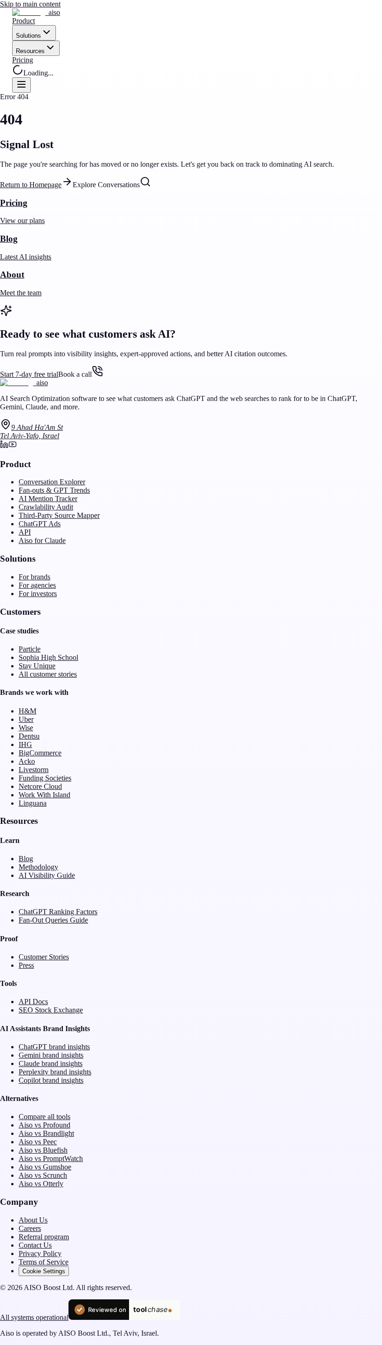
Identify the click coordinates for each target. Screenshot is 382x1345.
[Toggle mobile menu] (21, 85)
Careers (30, 1228)
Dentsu (29, 736)
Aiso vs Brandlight (46, 1133)
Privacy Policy (40, 1253)
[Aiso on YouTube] (12, 446)
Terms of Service (43, 1262)
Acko (27, 761)
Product (23, 21)
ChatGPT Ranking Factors (58, 912)
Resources (30, 51)
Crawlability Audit (46, 507)
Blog (26, 859)
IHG (25, 744)
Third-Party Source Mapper (59, 515)
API (25, 532)
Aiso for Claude (42, 540)
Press (26, 965)
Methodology (38, 867)
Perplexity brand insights (55, 1072)
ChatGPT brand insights (54, 1047)
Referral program (44, 1237)
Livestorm (33, 770)
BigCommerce (40, 753)
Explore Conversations (106, 185)
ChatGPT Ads (40, 524)
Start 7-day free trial (29, 374)
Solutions (28, 35)
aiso (54, 12)
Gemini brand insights (51, 1055)
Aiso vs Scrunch (43, 1175)
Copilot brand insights (51, 1080)
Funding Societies (45, 778)
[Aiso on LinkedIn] (4, 446)
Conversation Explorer (52, 482)
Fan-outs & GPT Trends (54, 490)
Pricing (22, 60)
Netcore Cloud (40, 786)
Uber (26, 719)
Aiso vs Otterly (41, 1184)
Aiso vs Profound (44, 1125)
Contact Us (35, 1245)
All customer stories (48, 674)
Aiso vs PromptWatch (51, 1158)
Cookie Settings (43, 1271)
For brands (34, 577)
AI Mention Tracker (48, 499)
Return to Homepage (30, 185)
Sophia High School (48, 657)
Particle (30, 649)
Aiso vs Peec (38, 1142)
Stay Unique (37, 666)
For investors (38, 594)
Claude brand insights (50, 1063)
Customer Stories (44, 957)
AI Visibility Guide (47, 875)
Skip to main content (30, 4)
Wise (26, 728)
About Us (33, 1220)
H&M (27, 711)
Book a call (75, 374)
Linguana (33, 803)
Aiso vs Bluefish (43, 1150)
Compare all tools (44, 1117)
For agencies (37, 585)
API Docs (33, 1001)
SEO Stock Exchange (51, 1010)
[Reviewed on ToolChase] (124, 1317)
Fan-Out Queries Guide (53, 920)
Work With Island (44, 795)
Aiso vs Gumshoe (45, 1167)
